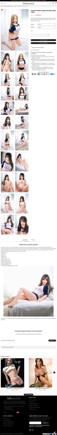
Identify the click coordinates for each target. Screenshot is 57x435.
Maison (2, 6)
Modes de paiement (7, 420)
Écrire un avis (52, 340)
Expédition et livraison (33, 405)
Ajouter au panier (43, 40)
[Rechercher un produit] (4, 3)
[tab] (25, 240)
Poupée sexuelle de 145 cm (8, 6)
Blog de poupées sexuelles (8, 422)
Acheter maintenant (43, 43)
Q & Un (33, 240)
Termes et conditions (7, 425)
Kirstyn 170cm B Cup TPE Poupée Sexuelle (14, 388)
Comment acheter (32, 400)
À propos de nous (6, 418)
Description (25, 240)
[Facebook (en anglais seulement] (30, 430)
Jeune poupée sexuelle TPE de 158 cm (42, 388)
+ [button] (48, 34)
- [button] (48, 36)
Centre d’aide (31, 401)
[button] (54, 373)
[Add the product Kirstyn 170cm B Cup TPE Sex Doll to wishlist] (26, 360)
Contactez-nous (32, 409)
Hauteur (32, 24)
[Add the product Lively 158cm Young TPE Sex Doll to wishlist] (54, 360)
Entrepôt (32, 27)
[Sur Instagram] (33, 430)
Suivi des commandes (33, 403)
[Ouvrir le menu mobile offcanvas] (1, 3)
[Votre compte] (50, 3)
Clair (32, 30)
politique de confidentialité (8, 423)
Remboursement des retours (34, 407)
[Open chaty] (54, 433)
